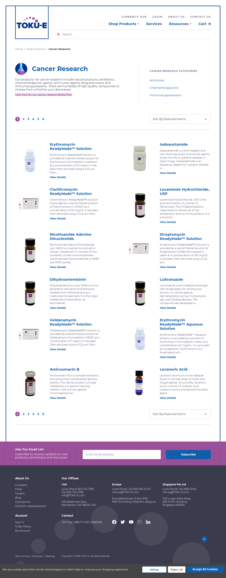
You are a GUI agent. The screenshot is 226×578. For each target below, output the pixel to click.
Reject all (177, 569)
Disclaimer (37, 556)
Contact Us (200, 16)
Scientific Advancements (30, 506)
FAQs (18, 489)
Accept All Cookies (205, 569)
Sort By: (158, 119)
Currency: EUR (134, 16)
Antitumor (157, 80)
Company (21, 485)
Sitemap (50, 556)
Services (154, 24)
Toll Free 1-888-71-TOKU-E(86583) (82, 522)
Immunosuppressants (165, 95)
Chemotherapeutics (164, 88)
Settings (154, 569)
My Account (22, 530)
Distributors (22, 501)
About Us (176, 16)
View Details (58, 177)
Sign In (19, 522)
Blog (18, 497)
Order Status (23, 526)
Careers (20, 493)
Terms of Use (22, 556)
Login (157, 16)
